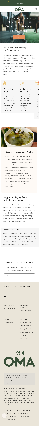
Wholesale (23, 335)
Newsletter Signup (26, 322)
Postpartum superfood (24, 306)
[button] (35, 9)
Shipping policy (23, 413)
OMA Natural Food (15, 410)
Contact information (12, 416)
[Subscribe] (32, 275)
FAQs (5, 325)
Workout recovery (26, 310)
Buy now (19, 37)
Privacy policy (27, 410)
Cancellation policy (12, 419)
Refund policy (24, 416)
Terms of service (11, 413)
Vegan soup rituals (10, 308)
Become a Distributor (27, 332)
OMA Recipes (8, 322)
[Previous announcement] (4, 3)
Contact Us (24, 338)
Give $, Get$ (24, 319)
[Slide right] (24, 122)
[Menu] (4, 9)
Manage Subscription (27, 329)
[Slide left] (15, 122)
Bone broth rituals (9, 305)
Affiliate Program (25, 325)
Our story (7, 319)
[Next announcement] (35, 3)
